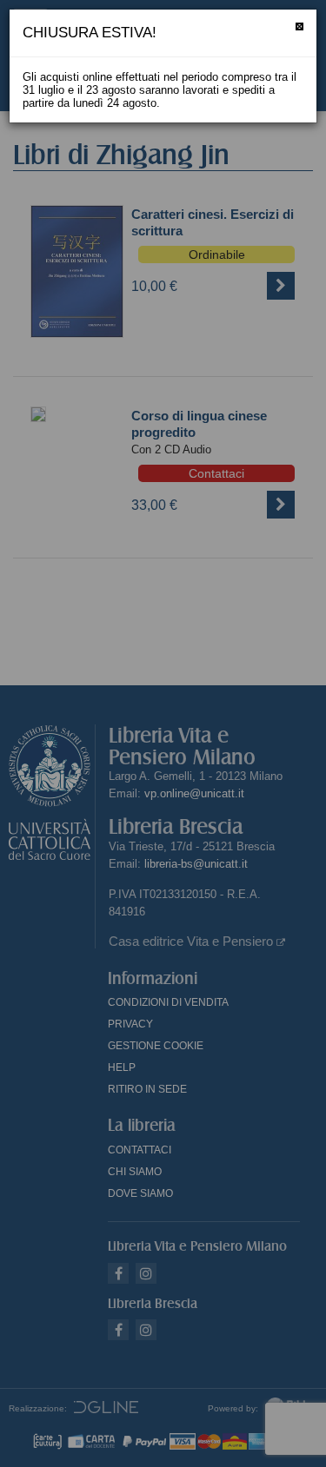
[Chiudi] (299, 26)
